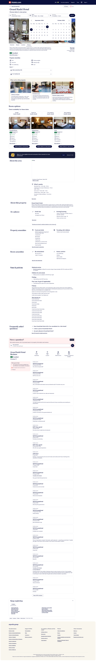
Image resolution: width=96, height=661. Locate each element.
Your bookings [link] (27, 630)
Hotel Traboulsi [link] (14, 610)
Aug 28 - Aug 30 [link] (67, 114)
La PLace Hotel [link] (45, 612)
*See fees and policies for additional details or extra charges (43, 224)
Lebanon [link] (14, 618)
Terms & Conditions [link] (61, 630)
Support (73, 2)
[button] (36, 26)
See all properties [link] (16, 6)
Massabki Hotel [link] (14, 612)
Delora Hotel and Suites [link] (47, 611)
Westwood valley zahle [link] (47, 610)
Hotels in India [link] (11, 630)
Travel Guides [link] (76, 635)
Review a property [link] (28, 637)
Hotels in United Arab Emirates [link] (15, 632)
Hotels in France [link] (12, 647)
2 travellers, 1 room (56, 16)
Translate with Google (37, 475)
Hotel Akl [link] (13, 613)
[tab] (13, 604)
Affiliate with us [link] (44, 632)
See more (34, 198)
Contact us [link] (27, 635)
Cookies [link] (58, 635)
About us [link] (75, 630)
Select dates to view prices (21, 146)
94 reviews (12, 359)
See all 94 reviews (14, 55)
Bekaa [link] (18, 618)
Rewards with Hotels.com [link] (78, 637)
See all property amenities (38, 247)
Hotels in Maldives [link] (12, 645)
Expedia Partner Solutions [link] (46, 636)
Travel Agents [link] (43, 640)
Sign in (85, 2)
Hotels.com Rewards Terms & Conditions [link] (63, 641)
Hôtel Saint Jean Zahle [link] (47, 607)
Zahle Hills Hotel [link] (14, 609)
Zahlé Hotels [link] (23, 618)
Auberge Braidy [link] (14, 607)
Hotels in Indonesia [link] (12, 641)
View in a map (36, 180)
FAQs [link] (26, 632)
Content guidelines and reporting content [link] (63, 638)
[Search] (72, 345)
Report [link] (14, 369)
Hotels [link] (11, 618)
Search (72, 15)
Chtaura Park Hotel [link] (15, 611)
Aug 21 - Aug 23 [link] (50, 114)
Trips (78, 2)
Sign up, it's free (70, 154)
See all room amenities (37, 260)
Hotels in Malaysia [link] (12, 649)
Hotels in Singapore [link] (12, 643)
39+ (72, 41)
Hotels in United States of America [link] (15, 639)
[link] (71, 6)
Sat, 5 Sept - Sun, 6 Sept (37, 16)
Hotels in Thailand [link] (12, 637)
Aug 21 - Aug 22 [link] (16, 114)
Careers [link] (75, 632)
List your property (65, 2)
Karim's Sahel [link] (45, 609)
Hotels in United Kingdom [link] (14, 635)
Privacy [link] (58, 632)
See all (11, 67)
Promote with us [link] (44, 638)
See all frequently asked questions (39, 333)
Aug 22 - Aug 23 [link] (33, 114)
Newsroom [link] (43, 634)
